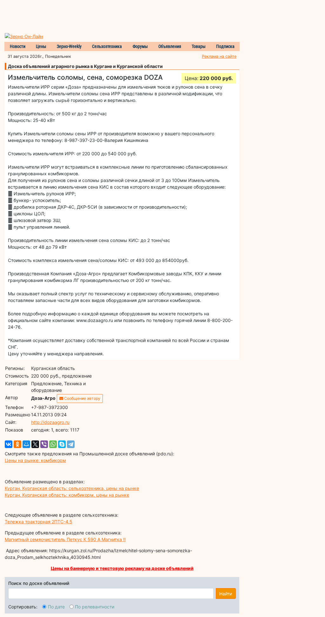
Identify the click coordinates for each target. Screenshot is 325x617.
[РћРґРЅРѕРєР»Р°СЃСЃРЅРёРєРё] (17, 444)
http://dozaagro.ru (50, 422)
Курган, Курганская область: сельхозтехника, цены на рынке (72, 488)
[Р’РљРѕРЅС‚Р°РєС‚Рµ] (8, 444)
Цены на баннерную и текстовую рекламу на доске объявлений (122, 568)
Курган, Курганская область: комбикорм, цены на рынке (67, 495)
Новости (17, 46)
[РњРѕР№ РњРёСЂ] (26, 444)
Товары (199, 46)
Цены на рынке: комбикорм (35, 460)
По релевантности (94, 606)
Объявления (169, 46)
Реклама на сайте (219, 56)
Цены (41, 46)
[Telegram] (71, 444)
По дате (56, 606)
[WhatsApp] (53, 444)
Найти (225, 593)
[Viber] (44, 444)
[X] (35, 444)
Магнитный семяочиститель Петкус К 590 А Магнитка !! (65, 539)
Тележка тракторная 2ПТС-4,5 (38, 521)
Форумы (140, 46)
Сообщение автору (81, 398)
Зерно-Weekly (69, 46)
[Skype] (62, 444)
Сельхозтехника (107, 46)
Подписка (225, 46)
